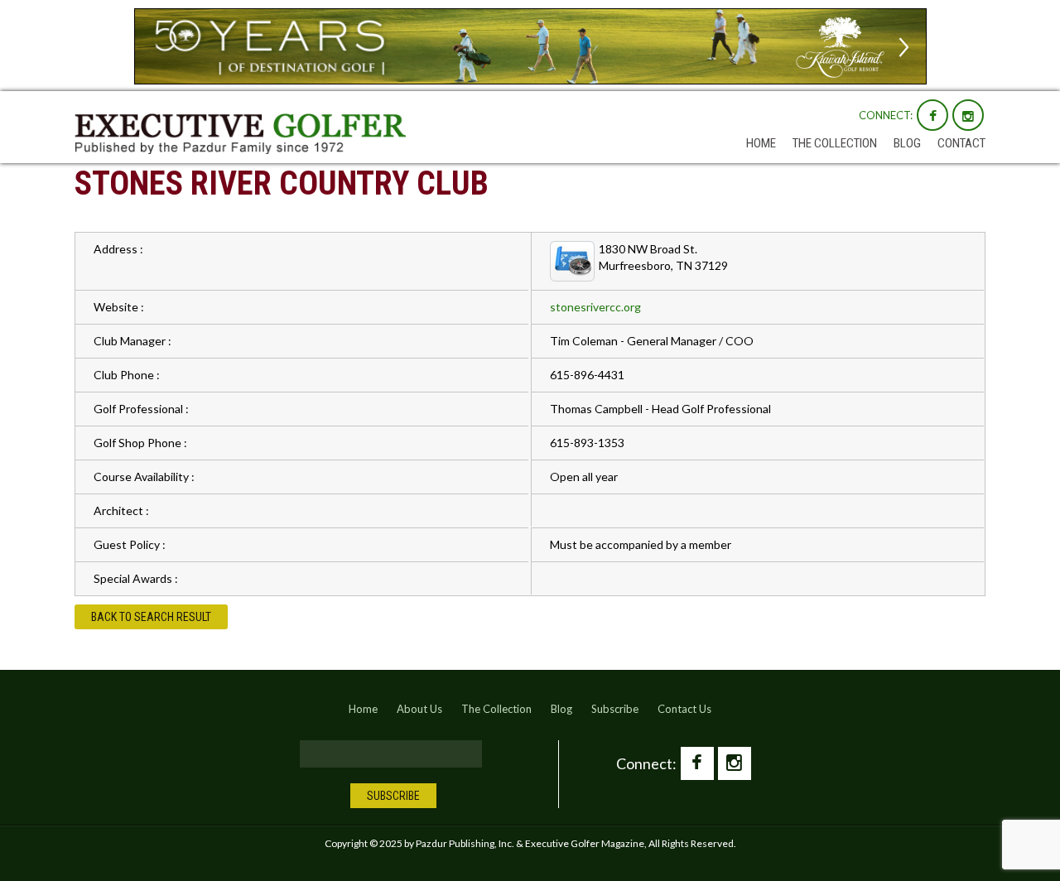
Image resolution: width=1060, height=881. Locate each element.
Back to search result (151, 616)
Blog (907, 143)
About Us (419, 708)
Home (761, 143)
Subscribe (614, 708)
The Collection (835, 143)
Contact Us (684, 708)
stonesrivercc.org (595, 307)
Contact (961, 143)
